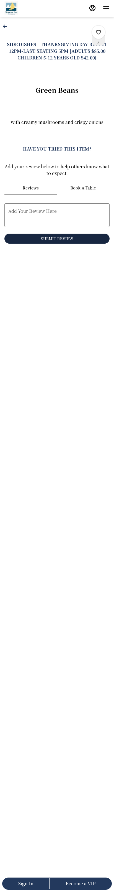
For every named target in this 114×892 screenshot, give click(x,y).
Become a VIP (81, 883)
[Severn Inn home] (29, 8)
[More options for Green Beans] (98, 32)
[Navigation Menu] (106, 8)
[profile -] (92, 8)
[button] (6, 26)
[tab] (30, 187)
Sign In (25, 883)
